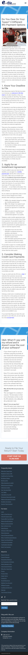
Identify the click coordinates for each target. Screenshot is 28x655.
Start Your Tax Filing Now (14, 457)
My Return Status (5, 478)
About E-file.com (5, 555)
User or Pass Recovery (6, 514)
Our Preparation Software (7, 562)
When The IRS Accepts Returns (8, 537)
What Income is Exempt (7, 485)
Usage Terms (4, 576)
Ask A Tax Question (6, 547)
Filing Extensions (5, 533)
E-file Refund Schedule (6, 542)
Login (2, 512)
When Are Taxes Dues (6, 471)
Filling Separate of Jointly (7, 483)
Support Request (5, 557)
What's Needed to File (6, 564)
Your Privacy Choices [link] (6, 592)
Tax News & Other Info (6, 587)
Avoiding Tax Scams (6, 501)
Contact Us (4, 578)
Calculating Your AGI (6, 494)
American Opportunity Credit (8, 497)
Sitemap (3, 590)
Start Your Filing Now (7, 626)
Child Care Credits (5, 487)
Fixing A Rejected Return (7, 535)
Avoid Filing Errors (5, 580)
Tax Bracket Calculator (6, 544)
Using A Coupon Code (6, 516)
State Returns (4, 528)
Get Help (4, 607)
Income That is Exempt (6, 504)
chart (23, 274)
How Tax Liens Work (6, 490)
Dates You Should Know (7, 540)
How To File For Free (6, 526)
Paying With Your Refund (7, 519)
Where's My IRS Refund (7, 521)
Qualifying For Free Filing (7, 476)
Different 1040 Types (6, 530)
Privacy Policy (4, 573)
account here (10, 317)
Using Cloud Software (6, 566)
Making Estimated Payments (8, 499)
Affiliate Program (5, 585)
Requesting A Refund (6, 559)
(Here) (10, 638)
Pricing (3, 571)
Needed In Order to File (6, 473)
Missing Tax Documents (7, 523)
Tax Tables (3, 492)
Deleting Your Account (6, 583)
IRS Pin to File (4, 480)
